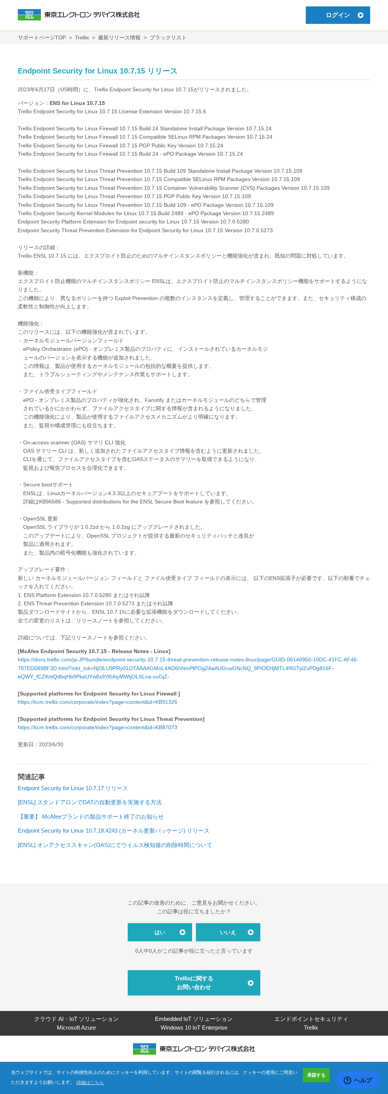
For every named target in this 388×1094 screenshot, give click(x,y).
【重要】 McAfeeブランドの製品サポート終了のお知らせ (91, 816)
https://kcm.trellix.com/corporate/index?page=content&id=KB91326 (97, 702)
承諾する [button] (316, 1075)
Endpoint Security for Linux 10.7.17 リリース (73, 788)
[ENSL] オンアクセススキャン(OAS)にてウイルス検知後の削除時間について (115, 845)
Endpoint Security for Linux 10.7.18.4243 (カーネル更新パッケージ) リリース (114, 830)
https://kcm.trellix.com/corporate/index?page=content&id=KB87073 (97, 727)
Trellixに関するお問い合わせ (194, 982)
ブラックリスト (168, 37)
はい (160, 932)
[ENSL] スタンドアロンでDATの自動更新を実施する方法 (90, 802)
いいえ (228, 932)
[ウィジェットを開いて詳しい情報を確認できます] (357, 1080)
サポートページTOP (42, 37)
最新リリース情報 (119, 37)
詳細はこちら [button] (90, 1082)
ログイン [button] (338, 15)
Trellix (82, 37)
